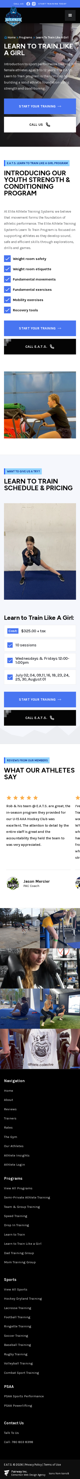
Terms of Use (52, 1464)
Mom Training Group (20, 1262)
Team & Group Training (22, 1207)
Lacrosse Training (17, 1308)
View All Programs (18, 1188)
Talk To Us (11, 1433)
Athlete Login (14, 1165)
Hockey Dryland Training (23, 1299)
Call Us (19, 3)
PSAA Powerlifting (18, 1406)
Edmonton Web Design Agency (28, 1474)
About (8, 1100)
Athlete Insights (17, 1155)
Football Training (17, 1317)
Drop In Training (16, 1225)
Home (8, 1091)
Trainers (10, 1118)
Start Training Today (52, 3)
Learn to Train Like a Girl (23, 1244)
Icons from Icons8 (59, 1473)
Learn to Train (14, 1234)
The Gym (10, 1137)
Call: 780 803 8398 (18, 1442)
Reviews (10, 1109)
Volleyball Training (18, 1363)
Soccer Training (16, 1336)
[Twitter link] (34, 4)
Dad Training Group (19, 1253)
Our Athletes (14, 1146)
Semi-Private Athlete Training (27, 1197)
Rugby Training (16, 1354)
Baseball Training (17, 1345)
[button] (70, 15)
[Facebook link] (28, 4)
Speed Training (15, 1216)
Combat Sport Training (21, 1373)
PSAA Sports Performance (24, 1396)
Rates (8, 1127)
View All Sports (15, 1289)
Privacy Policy (33, 1464)
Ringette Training (17, 1326)
